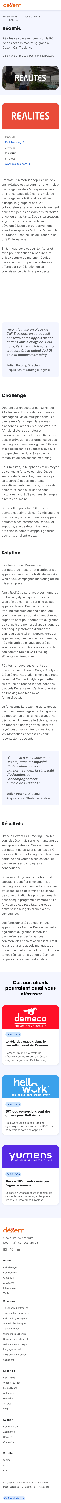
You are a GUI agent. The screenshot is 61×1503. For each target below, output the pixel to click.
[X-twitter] (11, 1250)
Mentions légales (11, 1487)
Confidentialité (28, 1487)
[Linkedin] (5, 1250)
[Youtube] (18, 1250)
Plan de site (44, 1487)
